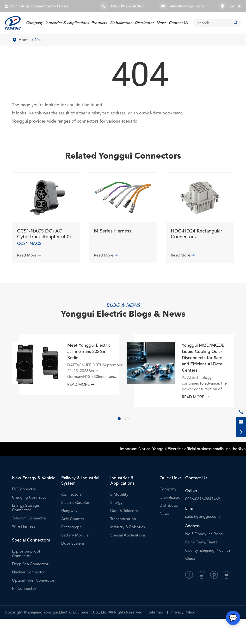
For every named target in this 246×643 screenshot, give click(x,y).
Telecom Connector (29, 518)
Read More (29, 255)
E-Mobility (119, 494)
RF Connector (24, 588)
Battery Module (75, 535)
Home (24, 39)
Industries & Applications (67, 22)
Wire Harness (23, 526)
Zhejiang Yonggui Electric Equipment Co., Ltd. (68, 612)
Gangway (69, 510)
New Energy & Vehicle (33, 478)
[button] (119, 418)
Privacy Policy (183, 612)
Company (34, 22)
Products (99, 22)
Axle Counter (72, 519)
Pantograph (71, 527)
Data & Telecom (124, 510)
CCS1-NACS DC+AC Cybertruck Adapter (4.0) (44, 234)
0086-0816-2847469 (127, 6)
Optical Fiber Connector (33, 580)
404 (37, 39)
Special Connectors (31, 540)
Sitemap (156, 612)
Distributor (144, 22)
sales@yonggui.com (186, 6)
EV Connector (24, 489)
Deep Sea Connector (30, 564)
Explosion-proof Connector (26, 553)
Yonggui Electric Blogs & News (123, 314)
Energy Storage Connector (25, 507)
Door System (72, 543)
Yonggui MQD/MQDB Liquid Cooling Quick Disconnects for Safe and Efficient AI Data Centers (203, 358)
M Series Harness (112, 231)
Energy (116, 502)
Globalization (120, 22)
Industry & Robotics (127, 527)
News (161, 22)
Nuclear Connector (28, 572)
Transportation (123, 519)
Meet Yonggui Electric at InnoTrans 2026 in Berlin (89, 351)
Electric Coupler (75, 502)
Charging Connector (30, 497)
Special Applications (128, 535)
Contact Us (178, 22)
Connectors (71, 494)
